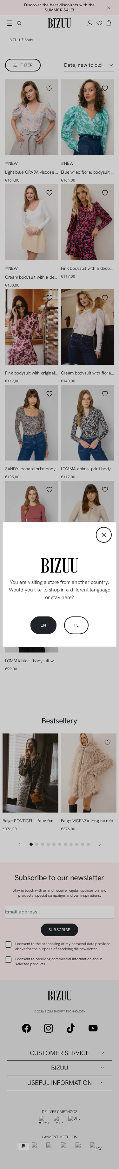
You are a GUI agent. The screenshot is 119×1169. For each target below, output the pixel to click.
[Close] (103, 534)
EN (43, 625)
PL (76, 625)
